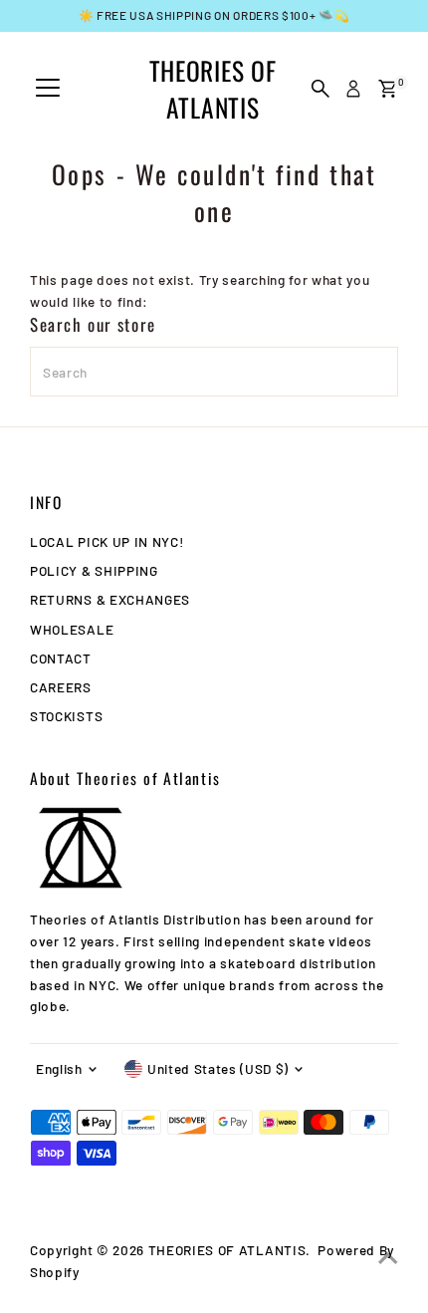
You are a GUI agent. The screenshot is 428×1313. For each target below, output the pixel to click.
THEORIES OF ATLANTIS (212, 89)
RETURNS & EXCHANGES (110, 599)
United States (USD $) (218, 1068)
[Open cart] (387, 89)
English (59, 1068)
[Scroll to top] (388, 1258)
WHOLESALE (71, 629)
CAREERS (61, 686)
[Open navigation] (48, 89)
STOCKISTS (66, 715)
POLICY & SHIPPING (94, 570)
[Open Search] (320, 89)
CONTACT (61, 658)
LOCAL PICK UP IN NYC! (106, 541)
